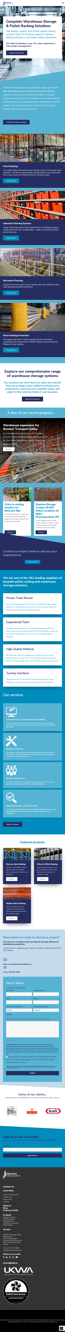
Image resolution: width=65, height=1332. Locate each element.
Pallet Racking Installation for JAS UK (47, 507)
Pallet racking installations (12, 1242)
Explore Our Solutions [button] (32, 399)
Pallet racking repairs (10, 1238)
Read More (10, 532)
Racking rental (8, 1237)
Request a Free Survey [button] (17, 53)
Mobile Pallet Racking (16, 903)
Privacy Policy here (36, 1322)
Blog (5, 1208)
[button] (17, 494)
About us (7, 1205)
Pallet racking (7, 1225)
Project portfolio (11, 1210)
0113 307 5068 (14, 972)
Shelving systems (9, 1219)
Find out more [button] (11, 181)
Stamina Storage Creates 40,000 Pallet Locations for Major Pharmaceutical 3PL (17, 511)
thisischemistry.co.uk (52, 1322)
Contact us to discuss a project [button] (16, 122)
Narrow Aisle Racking (16, 864)
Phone (35, 998)
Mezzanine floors (9, 1221)
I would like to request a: (14, 1007)
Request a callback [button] (32, 561)
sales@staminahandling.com (20, 964)
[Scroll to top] (61, 1328)
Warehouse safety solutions (12, 1240)
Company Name (38, 990)
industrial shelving (46, 91)
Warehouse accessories (11, 1223)
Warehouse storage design (12, 1235)
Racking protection (9, 1217)
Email (8, 998)
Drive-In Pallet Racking (47, 864)
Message (9, 1014)
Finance (5, 1244)
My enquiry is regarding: (41, 1007)
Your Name (10, 990)
